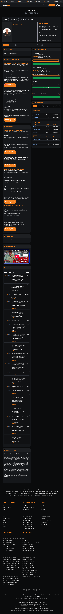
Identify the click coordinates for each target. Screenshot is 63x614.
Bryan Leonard (15, 491)
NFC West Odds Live (27, 516)
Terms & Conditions (46, 520)
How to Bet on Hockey (27, 552)
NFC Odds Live (26, 509)
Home (42, 505)
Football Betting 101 (27, 546)
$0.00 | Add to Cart (10, 152)
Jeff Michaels (43, 495)
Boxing (5, 524)
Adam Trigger (13, 495)
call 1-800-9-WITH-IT (44, 599)
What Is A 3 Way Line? (8, 540)
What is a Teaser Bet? (8, 550)
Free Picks (24, 535)
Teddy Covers (20, 495)
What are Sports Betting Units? (11, 561)
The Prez (20, 489)
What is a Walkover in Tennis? (10, 576)
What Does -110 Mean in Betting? (11, 578)
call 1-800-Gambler (45, 606)
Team (42, 513)
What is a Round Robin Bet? (9, 552)
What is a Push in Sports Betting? (11, 563)
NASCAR (5, 526)
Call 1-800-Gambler (41, 602)
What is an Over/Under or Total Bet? (12, 538)
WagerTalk (19, 610)
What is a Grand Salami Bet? (10, 582)
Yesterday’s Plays (45, 514)
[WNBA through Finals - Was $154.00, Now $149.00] (46, 94)
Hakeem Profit (36, 129)
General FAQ (44, 524)
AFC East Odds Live (27, 514)
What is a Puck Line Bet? (9, 544)
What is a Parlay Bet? (8, 542)
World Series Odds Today (29, 528)
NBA (4, 509)
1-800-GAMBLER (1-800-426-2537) (53, 594)
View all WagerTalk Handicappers (11, 480)
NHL (4, 513)
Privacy (43, 518)
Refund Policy (44, 522)
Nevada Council (24, 605)
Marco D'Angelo (28, 491)
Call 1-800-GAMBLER (36, 596)
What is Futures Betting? (9, 555)
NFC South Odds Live (27, 524)
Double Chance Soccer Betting (10, 574)
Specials (43, 509)
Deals (42, 507)
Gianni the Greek (14, 489)
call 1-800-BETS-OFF (44, 598)
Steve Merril (21, 491)
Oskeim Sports (9, 493)
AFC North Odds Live (27, 522)
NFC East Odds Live (27, 513)
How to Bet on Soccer (27, 554)
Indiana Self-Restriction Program (31, 600)
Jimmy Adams (42, 493)
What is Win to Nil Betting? (9, 565)
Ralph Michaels (8, 491)
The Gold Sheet (36, 142)
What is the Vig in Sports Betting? (11, 567)
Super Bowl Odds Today (28, 507)
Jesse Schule (35, 491)
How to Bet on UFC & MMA (28, 557)
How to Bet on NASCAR (27, 565)
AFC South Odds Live (27, 526)
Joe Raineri (37, 495)
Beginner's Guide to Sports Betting (30, 542)
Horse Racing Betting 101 (28, 561)
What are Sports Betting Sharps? (11, 571)
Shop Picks (43, 511)
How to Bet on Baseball (28, 550)
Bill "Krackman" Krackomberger (44, 489)
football (12, 471)
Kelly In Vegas (50, 495)
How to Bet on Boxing (27, 559)
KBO (4, 516)
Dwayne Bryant (27, 493)
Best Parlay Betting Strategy (29, 570)
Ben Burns (35, 132)
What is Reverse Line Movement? (11, 580)
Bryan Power (26, 495)
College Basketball (8, 511)
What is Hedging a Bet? (8, 569)
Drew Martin (36, 120)
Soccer (5, 520)
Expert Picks (25, 536)
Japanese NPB (6, 518)
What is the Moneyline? (9, 535)
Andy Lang (15, 493)
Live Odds (25, 505)
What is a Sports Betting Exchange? (11, 573)
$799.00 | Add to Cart (10, 120)
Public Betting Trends (27, 574)
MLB (9, 474)
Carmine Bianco (36, 114)
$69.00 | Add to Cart (10, 85)
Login (46, 5)
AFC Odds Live (26, 511)
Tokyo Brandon (36, 145)
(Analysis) (14, 282)
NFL (4, 505)
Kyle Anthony (54, 493)
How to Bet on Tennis (27, 563)
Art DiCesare (48, 493)
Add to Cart (46, 63)
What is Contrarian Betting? (10, 584)
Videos (24, 538)
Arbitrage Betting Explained (29, 572)
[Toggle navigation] (59, 5)
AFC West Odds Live (27, 518)
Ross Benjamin (42, 491)
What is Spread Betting (9, 554)
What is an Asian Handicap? (9, 557)
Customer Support (45, 516)
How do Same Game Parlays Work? (11, 559)
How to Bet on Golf (27, 555)
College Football (7, 507)
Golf (4, 522)
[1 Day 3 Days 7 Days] (46, 61)
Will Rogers (35, 117)
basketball (18, 471)
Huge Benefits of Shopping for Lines (31, 576)
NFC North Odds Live (27, 520)
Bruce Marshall (33, 489)
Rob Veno (32, 495)
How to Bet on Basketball (28, 548)
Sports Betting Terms (27, 544)
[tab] (6, 45)
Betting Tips (25, 540)
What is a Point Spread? (9, 536)
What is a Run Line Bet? (8, 546)
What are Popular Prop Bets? (10, 548)
